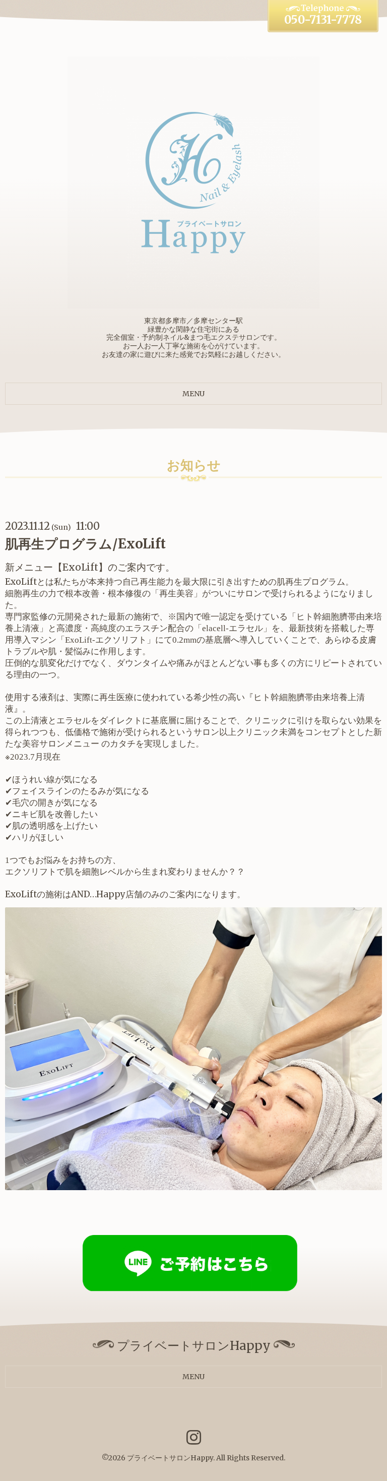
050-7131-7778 (323, 20)
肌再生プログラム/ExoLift (85, 543)
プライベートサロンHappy (170, 1457)
